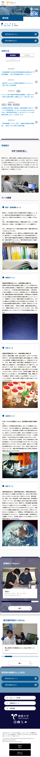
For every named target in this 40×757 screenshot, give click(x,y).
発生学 (7, 591)
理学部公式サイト (11, 34)
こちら (10, 736)
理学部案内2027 (11, 41)
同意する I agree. (20, 746)
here (6, 741)
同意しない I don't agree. (20, 753)
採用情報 (12, 708)
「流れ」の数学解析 (12, 648)
